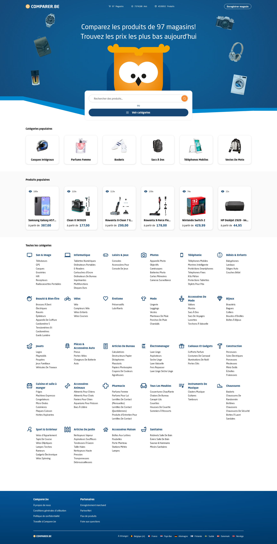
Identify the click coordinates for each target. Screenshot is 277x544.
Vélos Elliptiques (44, 443)
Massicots (117, 363)
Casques (40, 268)
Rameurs (40, 450)
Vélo (76, 304)
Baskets (230, 391)
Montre (191, 308)
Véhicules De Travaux (46, 367)
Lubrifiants (117, 308)
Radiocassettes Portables (48, 284)
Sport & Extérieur (46, 429)
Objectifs (154, 264)
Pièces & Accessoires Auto (84, 346)
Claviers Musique (196, 391)
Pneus (77, 352)
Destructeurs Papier (122, 355)
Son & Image (43, 255)
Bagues (230, 308)
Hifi (37, 276)
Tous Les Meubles (160, 385)
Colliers (229, 312)
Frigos (39, 391)
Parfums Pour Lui (120, 395)
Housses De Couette (160, 407)
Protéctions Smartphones (200, 268)
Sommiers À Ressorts (160, 411)
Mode (153, 298)
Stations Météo (119, 446)
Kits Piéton (193, 276)
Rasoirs (39, 312)
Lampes (116, 450)
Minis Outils (231, 367)
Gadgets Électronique (46, 454)
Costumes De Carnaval (199, 355)
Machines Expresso (45, 395)
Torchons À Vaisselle (198, 323)
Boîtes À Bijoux (233, 319)
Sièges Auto (232, 268)
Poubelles (117, 439)
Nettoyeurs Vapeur (83, 435)
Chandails (154, 323)
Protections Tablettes (198, 280)
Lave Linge (155, 352)
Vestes (153, 312)
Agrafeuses (118, 375)
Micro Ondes (42, 403)
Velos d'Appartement (46, 435)
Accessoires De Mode (197, 298)
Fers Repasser (157, 367)
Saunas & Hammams (160, 443)
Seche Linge (156, 359)
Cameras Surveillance (160, 280)
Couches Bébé (233, 272)
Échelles (230, 371)
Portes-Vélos (80, 355)
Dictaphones (118, 359)
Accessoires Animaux (81, 385)
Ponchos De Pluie (158, 319)
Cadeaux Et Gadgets (200, 346)
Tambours (193, 399)
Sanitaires (156, 429)
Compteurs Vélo (82, 308)
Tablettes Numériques (85, 260)
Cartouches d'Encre (83, 272)
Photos (154, 255)
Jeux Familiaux (43, 363)
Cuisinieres (41, 407)
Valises (191, 304)
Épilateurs (41, 316)
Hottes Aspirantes (45, 414)
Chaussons (231, 407)
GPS (38, 264)
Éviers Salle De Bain (159, 439)
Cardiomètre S (43, 323)
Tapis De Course (44, 439)
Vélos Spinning (43, 458)
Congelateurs (42, 399)
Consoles (116, 260)
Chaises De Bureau (159, 395)
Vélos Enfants (81, 312)
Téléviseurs (41, 260)
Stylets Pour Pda (196, 284)
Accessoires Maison (124, 429)
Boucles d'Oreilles (235, 316)
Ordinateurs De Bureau (85, 276)
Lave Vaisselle (157, 363)
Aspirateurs (156, 355)
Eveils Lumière (43, 335)
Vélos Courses (81, 316)
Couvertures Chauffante (162, 391)
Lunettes (192, 319)
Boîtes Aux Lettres (121, 435)
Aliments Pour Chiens (84, 391)
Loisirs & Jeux (120, 255)
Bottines (230, 403)
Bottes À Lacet (233, 414)
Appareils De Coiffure (46, 319)
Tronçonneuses (81, 458)
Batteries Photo (158, 272)
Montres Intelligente (198, 264)
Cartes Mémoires (158, 276)
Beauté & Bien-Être (47, 298)
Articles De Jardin (84, 429)
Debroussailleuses (83, 462)
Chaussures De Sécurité (238, 411)
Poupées (40, 359)
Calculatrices (118, 352)
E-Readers (79, 268)
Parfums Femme (120, 391)
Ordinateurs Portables (85, 264)
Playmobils (41, 355)
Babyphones (232, 260)
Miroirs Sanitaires (158, 446)
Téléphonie (194, 255)
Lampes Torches (44, 446)
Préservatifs (118, 304)
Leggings (154, 308)
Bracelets (230, 304)
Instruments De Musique (197, 385)
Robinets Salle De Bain (161, 435)
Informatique (82, 255)
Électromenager (159, 346)
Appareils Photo (158, 260)
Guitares (192, 395)
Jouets (40, 346)
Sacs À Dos (193, 312)
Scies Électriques (234, 355)
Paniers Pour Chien (83, 399)
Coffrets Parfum (196, 352)
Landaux (230, 264)
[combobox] (138, 98)
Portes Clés (193, 363)
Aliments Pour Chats (84, 395)
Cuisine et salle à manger (46, 385)
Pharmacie (118, 385)
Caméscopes (156, 268)
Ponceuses (231, 359)
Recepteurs (41, 280)
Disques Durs (80, 287)
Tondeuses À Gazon (84, 443)
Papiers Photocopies (122, 367)
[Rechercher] (184, 98)
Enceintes (41, 272)
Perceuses (231, 352)
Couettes (154, 403)
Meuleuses (231, 363)
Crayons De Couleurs (122, 371)
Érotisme (117, 298)
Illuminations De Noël (198, 359)
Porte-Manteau (119, 443)
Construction (234, 346)
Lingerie (154, 304)
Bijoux (230, 298)
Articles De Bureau (123, 346)
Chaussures (233, 385)
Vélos (77, 298)
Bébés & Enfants (236, 255)
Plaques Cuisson (44, 411)
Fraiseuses (231, 375)
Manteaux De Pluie (159, 316)
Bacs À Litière (80, 407)
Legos (39, 352)
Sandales (230, 418)
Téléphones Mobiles (198, 260)
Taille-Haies (79, 446)
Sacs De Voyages (196, 316)
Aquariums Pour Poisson (86, 403)
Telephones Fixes (197, 272)
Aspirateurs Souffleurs (85, 439)
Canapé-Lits (156, 399)
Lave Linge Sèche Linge (161, 371)
